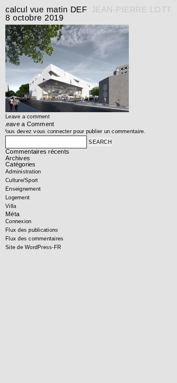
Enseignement (23, 189)
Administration (23, 171)
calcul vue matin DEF (46, 9)
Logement (17, 197)
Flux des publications (31, 230)
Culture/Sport (21, 180)
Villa (10, 206)
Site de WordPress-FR (33, 247)
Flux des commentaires (34, 238)
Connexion (18, 221)
